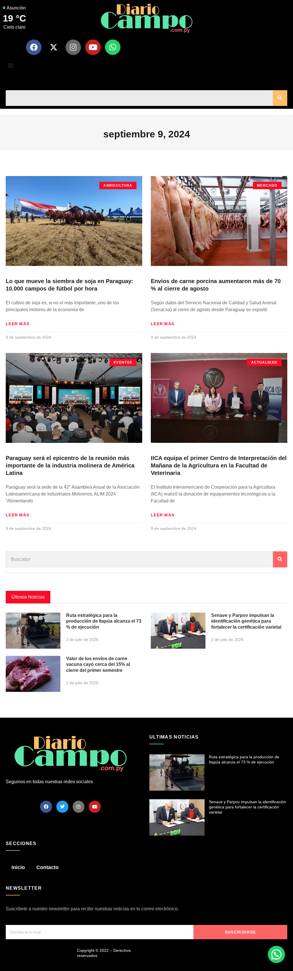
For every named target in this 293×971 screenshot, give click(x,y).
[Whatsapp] (112, 47)
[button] (10, 65)
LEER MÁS (17, 324)
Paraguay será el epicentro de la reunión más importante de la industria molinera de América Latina (70, 465)
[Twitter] (62, 807)
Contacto (47, 867)
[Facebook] (33, 47)
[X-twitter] (53, 47)
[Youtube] (93, 47)
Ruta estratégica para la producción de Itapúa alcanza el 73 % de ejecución (103, 621)
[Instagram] (73, 47)
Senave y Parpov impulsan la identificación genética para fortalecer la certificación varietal (246, 621)
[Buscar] (280, 98)
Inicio (18, 867)
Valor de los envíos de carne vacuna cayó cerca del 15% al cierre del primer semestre (98, 664)
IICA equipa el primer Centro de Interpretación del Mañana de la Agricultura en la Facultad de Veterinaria (219, 465)
